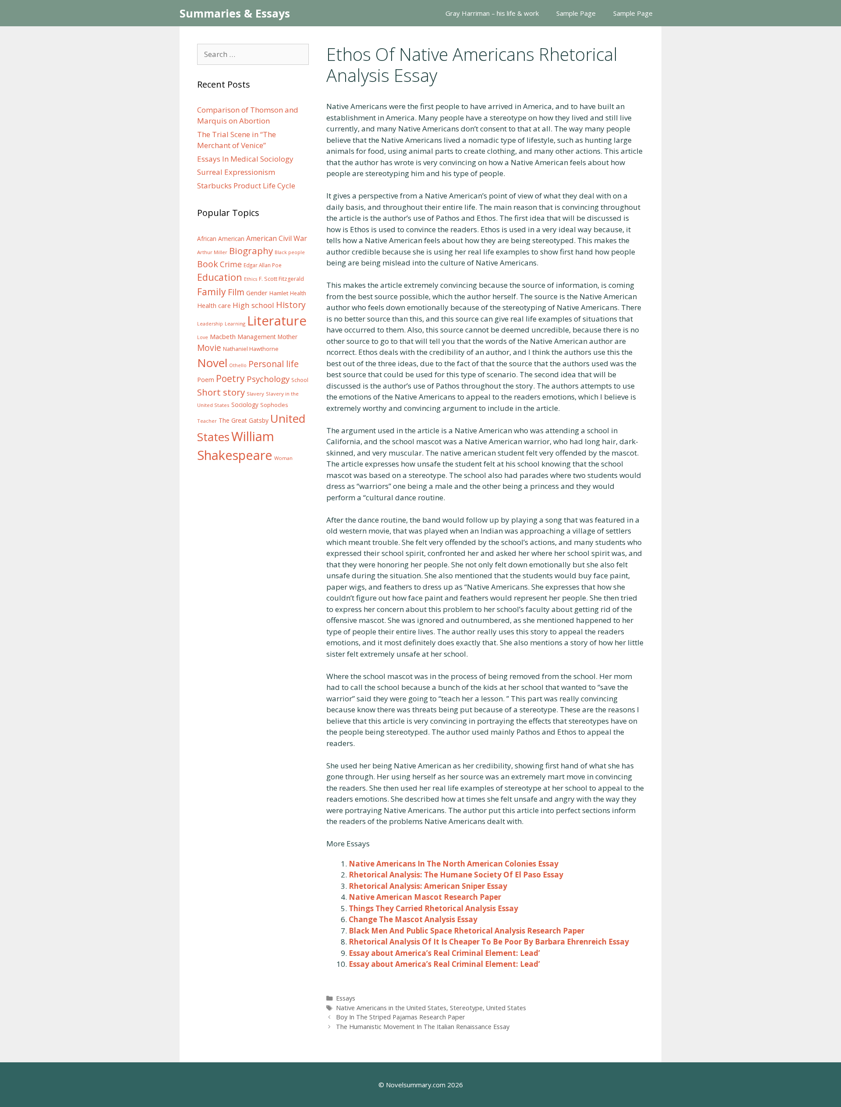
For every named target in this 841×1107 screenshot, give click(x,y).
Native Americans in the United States (391, 1008)
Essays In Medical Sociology (245, 159)
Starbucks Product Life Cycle (246, 185)
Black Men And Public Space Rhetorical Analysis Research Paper (466, 931)
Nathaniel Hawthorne (251, 349)
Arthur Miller (212, 252)
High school (253, 305)
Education (219, 277)
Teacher (207, 420)
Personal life (273, 364)
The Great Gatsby (244, 420)
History (291, 305)
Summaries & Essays (235, 13)
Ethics (250, 279)
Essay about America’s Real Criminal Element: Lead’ (444, 953)
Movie (209, 348)
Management (256, 336)
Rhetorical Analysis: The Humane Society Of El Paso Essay (456, 875)
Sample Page (576, 13)
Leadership (210, 324)
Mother (287, 337)
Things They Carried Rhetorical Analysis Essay (433, 908)
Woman (283, 458)
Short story (221, 392)
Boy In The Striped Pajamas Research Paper (400, 1017)
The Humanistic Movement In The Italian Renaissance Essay (422, 1026)
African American (220, 239)
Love (202, 337)
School (299, 380)
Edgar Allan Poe (263, 265)
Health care (214, 305)
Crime (231, 264)
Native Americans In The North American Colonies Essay (453, 864)
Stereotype (466, 1008)
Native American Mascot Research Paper (425, 897)
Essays (345, 998)
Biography (251, 250)
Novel (212, 363)
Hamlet (278, 293)
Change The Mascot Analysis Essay (413, 919)
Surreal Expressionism (236, 172)
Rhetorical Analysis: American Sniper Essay (428, 886)
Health (298, 293)
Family (211, 291)
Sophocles (274, 405)
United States (506, 1008)
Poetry (230, 378)
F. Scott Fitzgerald (281, 279)
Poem (205, 379)
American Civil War (276, 238)
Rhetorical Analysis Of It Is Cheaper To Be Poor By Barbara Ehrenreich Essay (489, 942)
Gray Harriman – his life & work (492, 13)
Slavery (255, 393)
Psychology (268, 379)
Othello (238, 365)
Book (207, 264)
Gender (257, 293)
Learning (235, 323)
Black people (290, 252)
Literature (277, 320)
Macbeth (223, 336)
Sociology (244, 405)
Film (236, 292)
